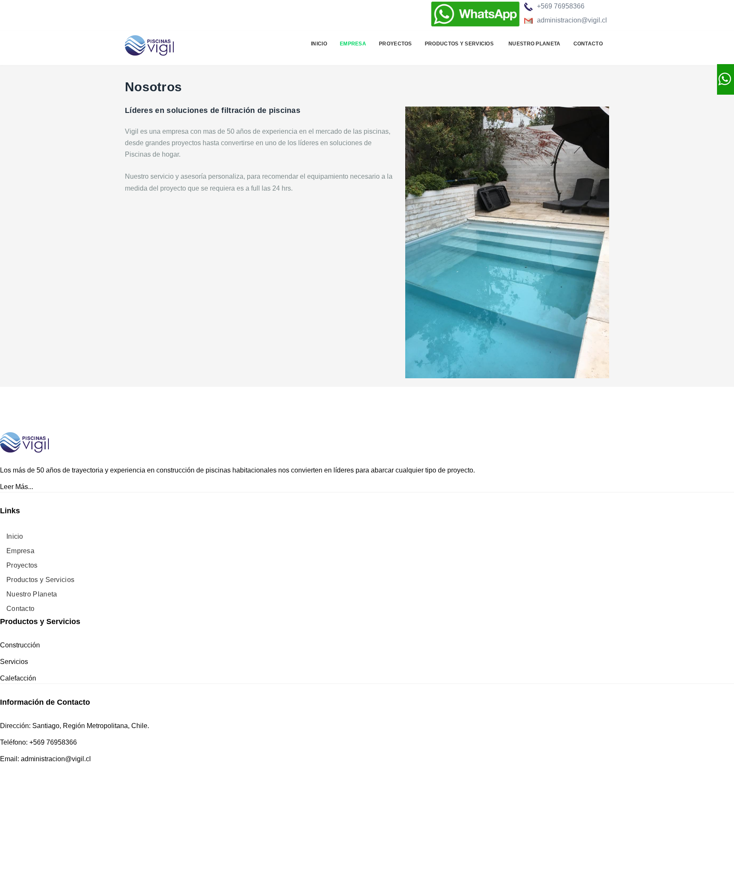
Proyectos (395, 44)
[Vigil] (149, 44)
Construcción (20, 645)
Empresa (353, 44)
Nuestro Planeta (534, 44)
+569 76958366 (560, 6)
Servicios (14, 661)
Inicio (319, 44)
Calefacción (18, 678)
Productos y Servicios (459, 44)
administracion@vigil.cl (572, 20)
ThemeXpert (77, 824)
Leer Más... (16, 486)
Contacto (588, 44)
